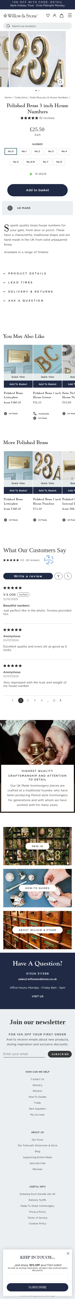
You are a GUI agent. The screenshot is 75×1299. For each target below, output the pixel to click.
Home (8, 97)
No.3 (50, 151)
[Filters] (58, 576)
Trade (37, 1102)
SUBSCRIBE (37, 1287)
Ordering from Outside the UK (37, 1194)
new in (37, 846)
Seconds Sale (38, 1163)
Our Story (37, 1139)
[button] (30, 118)
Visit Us (37, 996)
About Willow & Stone (37, 930)
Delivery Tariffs (37, 1200)
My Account (37, 1114)
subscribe (60, 1054)
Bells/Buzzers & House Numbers (49, 97)
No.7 (45, 161)
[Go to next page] (61, 700)
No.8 (59, 161)
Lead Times (20, 282)
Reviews (37, 1169)
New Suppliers (37, 1108)
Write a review (28, 576)
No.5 (15, 161)
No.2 (37, 151)
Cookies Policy (37, 1223)
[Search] (8, 26)
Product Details (27, 273)
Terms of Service (37, 1217)
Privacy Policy (37, 1211)
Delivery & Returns (31, 291)
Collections (21, 97)
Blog (37, 1151)
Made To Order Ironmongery (37, 1205)
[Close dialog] (68, 1253)
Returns (37, 1090)
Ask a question (26, 300)
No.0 (11, 151)
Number (37, 144)
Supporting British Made (37, 1157)
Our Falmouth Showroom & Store (37, 1145)
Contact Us (37, 1079)
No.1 (24, 151)
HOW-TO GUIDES (37, 888)
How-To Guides (38, 1096)
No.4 (64, 151)
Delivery (37, 1085)
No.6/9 (31, 161)
